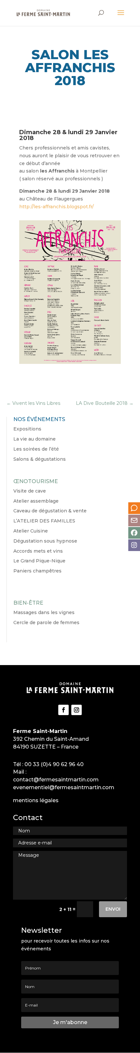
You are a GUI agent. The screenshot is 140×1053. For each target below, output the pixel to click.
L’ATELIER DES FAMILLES (44, 521)
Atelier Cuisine (30, 531)
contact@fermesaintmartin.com (56, 780)
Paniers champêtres (37, 571)
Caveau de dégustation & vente (50, 511)
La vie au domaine (34, 439)
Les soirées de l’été (36, 449)
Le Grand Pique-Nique (39, 561)
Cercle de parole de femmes (46, 622)
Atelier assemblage (36, 501)
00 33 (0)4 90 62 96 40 (54, 764)
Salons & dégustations (39, 459)
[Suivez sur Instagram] (76, 710)
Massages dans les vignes (44, 612)
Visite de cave (29, 491)
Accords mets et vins (38, 551)
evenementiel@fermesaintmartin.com (63, 787)
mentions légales (36, 800)
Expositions (27, 429)
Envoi (112, 909)
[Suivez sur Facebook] (63, 710)
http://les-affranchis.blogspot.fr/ (56, 207)
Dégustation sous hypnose (45, 541)
